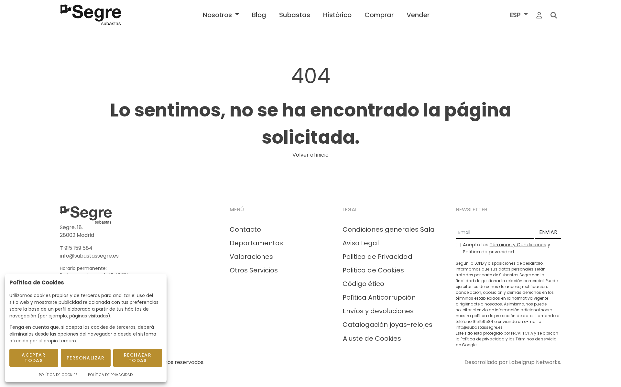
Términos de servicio (536, 339)
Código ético (363, 283)
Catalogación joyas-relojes (387, 324)
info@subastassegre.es (89, 256)
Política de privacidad (488, 252)
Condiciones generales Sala (389, 229)
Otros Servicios (254, 270)
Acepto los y (506, 248)
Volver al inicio (310, 155)
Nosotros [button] (218, 14)
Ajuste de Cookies (372, 338)
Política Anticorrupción (379, 297)
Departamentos (256, 243)
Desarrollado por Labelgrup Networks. (512, 362)
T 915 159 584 (76, 248)
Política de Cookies (58, 374)
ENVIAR (548, 232)
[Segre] (90, 15)
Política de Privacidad (110, 374)
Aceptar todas (34, 358)
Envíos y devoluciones (378, 310)
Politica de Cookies (373, 270)
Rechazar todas (137, 358)
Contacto (245, 229)
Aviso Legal (361, 243)
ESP (516, 14)
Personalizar (86, 358)
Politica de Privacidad (377, 256)
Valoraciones (251, 256)
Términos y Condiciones (518, 244)
